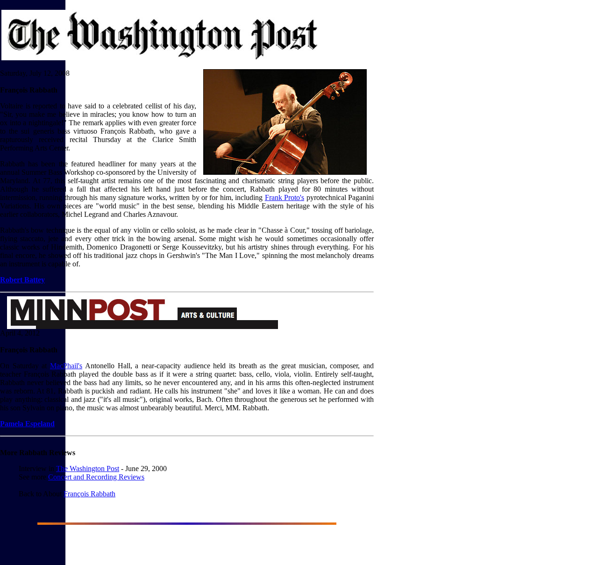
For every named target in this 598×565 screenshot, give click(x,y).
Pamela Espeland (27, 424)
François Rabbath (89, 494)
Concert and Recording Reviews (96, 477)
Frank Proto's (284, 197)
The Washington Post (87, 468)
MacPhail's (66, 366)
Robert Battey (22, 280)
